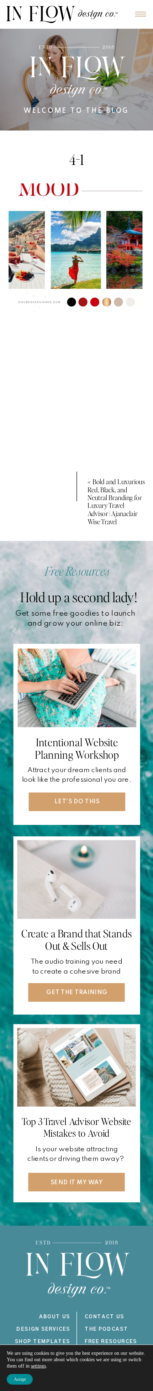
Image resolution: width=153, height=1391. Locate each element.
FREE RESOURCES (111, 1341)
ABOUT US (54, 1316)
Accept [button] (20, 1379)
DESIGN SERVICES (43, 1329)
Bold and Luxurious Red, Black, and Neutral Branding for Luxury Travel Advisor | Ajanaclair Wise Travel (116, 501)
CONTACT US (105, 1316)
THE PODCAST (106, 1329)
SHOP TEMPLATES (42, 1341)
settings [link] (38, 1366)
